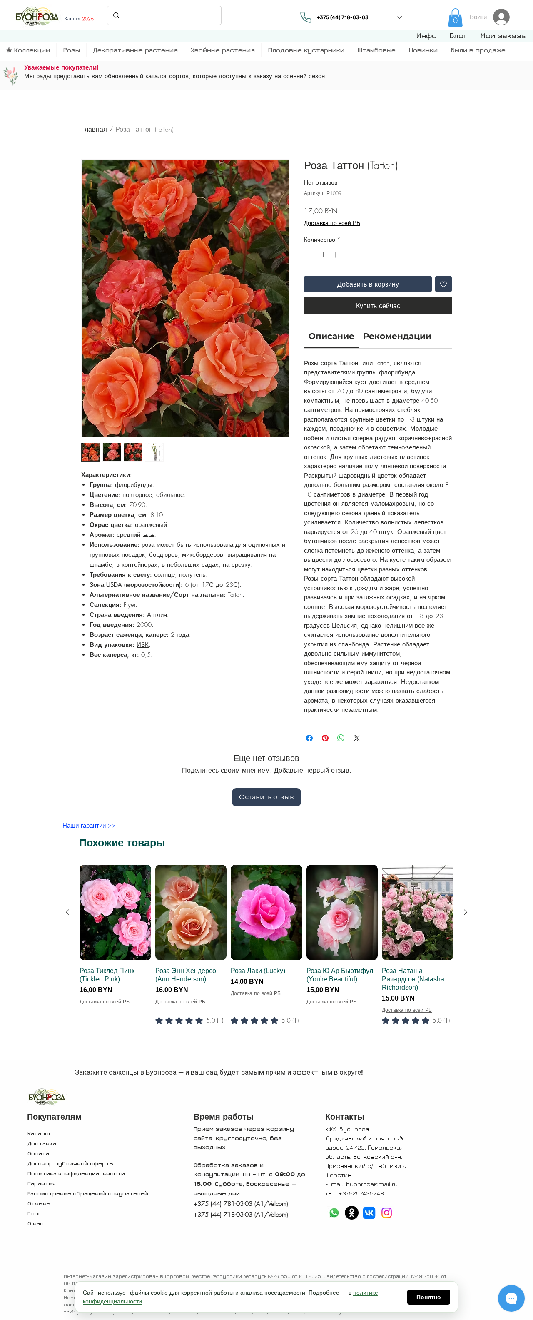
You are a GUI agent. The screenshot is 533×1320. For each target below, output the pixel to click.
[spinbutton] (323, 254)
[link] (455, 17)
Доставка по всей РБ (332, 223)
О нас (35, 1223)
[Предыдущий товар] (67, 912)
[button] (426, 36)
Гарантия (41, 1183)
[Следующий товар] (466, 912)
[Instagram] (387, 1213)
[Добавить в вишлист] (443, 284)
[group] (266, 961)
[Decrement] (310, 254)
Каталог (39, 1133)
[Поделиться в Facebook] (309, 738)
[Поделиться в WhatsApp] (341, 738)
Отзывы (39, 1203)
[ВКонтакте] (369, 1213)
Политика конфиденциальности (76, 1173)
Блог (34, 1213)
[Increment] (336, 254)
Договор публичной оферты (70, 1163)
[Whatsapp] (334, 1213)
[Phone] (305, 17)
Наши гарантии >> (88, 825)
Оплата (38, 1153)
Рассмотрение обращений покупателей (87, 1193)
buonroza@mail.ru (372, 1184)
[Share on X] (357, 738)
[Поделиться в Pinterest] (325, 738)
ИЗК (143, 645)
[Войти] (504, 17)
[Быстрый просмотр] (115, 912)
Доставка (41, 1143)
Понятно (428, 1297)
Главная (94, 129)
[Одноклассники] (352, 1213)
